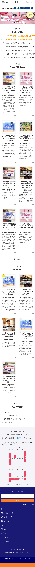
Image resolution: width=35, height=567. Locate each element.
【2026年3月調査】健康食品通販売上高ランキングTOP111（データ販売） (26, 137)
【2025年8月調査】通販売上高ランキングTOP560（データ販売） (9, 226)
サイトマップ (6, 412)
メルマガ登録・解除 (13, 549)
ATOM (24, 549)
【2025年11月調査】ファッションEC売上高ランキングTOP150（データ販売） (26, 184)
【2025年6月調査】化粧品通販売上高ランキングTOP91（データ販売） (26, 226)
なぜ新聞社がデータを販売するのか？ (13, 419)
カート (30, 2)
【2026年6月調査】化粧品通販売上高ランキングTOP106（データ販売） (26, 89)
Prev (2, 18)
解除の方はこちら (28, 504)
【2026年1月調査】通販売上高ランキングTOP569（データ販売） (9, 184)
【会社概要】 (18, 438)
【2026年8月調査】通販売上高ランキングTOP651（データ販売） (9, 89)
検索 (18, 2)
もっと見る (17, 259)
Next (32, 18)
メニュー (7, 2)
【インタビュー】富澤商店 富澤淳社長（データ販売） (8, 334)
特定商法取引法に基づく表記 (11, 552)
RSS (20, 549)
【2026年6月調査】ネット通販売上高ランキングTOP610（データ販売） (9, 137)
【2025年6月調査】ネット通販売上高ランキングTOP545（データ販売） (26, 335)
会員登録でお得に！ (8, 422)
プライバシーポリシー (25, 552)
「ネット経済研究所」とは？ (11, 415)
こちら (13, 444)
